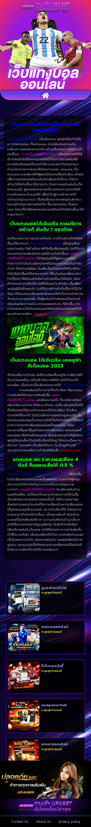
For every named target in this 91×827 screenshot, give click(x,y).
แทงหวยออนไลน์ (54, 744)
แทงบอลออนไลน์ (54, 626)
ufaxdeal (40, 313)
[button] (46, 95)
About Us (43, 821)
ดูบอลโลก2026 (53, 587)
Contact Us (19, 821)
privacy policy (69, 821)
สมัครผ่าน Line (70, 450)
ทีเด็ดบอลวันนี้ (52, 666)
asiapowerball (54, 705)
